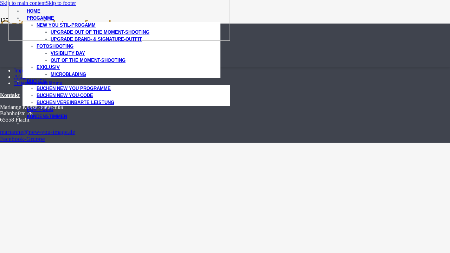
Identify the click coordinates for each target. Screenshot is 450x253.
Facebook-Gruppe (22, 139)
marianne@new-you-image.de (37, 132)
